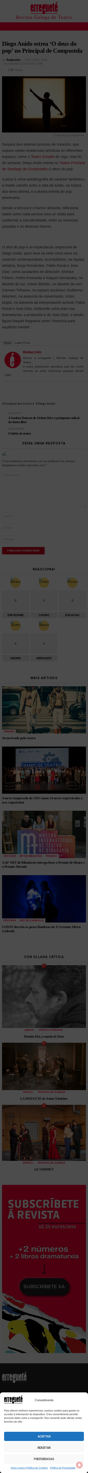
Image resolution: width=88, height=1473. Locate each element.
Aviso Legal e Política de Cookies (29, 1467)
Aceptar (44, 1436)
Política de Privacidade (63, 1467)
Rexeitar (43, 1448)
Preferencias (44, 1459)
